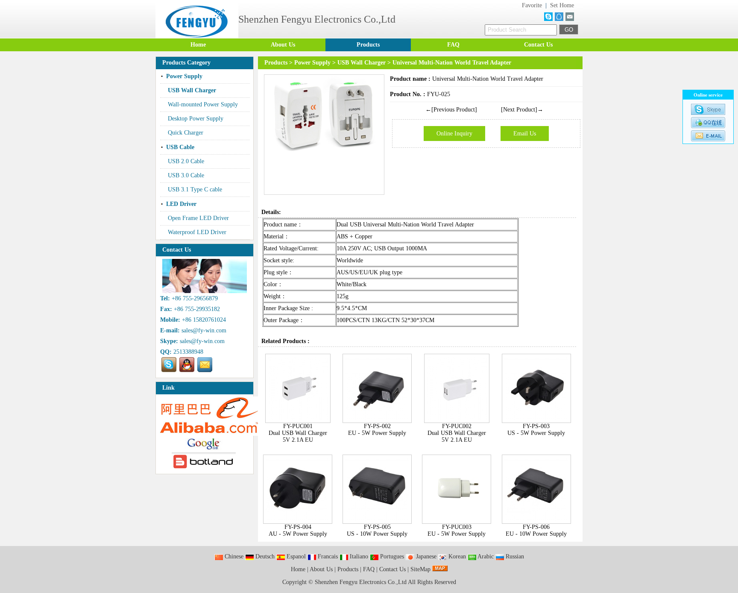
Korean (456, 556)
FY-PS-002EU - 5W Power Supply (377, 429)
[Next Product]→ (522, 109)
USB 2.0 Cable (186, 161)
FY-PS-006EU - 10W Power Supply (536, 530)
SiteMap (420, 569)
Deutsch (264, 556)
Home (198, 44)
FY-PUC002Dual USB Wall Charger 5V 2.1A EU (457, 433)
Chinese (233, 556)
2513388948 (188, 352)
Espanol (295, 556)
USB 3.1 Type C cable (195, 189)
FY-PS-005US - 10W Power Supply (377, 530)
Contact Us (538, 44)
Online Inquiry (454, 133)
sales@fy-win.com (204, 330)
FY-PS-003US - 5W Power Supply (536, 429)
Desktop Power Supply (195, 118)
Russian (514, 556)
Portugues (391, 556)
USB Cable (180, 147)
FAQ (453, 44)
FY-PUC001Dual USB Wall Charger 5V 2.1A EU (298, 433)
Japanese (425, 556)
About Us (283, 44)
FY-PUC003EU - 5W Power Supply (457, 530)
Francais (327, 556)
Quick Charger (185, 132)
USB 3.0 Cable (186, 175)
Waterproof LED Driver (197, 232)
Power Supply (312, 62)
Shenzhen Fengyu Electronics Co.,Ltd (361, 582)
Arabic (485, 556)
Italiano (358, 556)
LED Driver (181, 204)
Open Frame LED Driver (198, 218)
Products (368, 44)
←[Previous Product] (451, 109)
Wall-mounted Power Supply (203, 104)
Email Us (524, 133)
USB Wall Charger (361, 62)
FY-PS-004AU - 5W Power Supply (298, 530)
